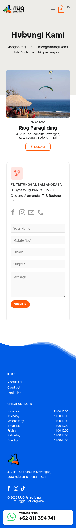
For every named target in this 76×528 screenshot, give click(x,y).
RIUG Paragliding (29, 497)
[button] (52, 9)
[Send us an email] (31, 213)
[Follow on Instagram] (22, 213)
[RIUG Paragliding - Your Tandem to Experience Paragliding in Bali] (13, 9)
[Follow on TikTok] (22, 489)
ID (68, 7)
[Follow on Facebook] (13, 213)
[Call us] (40, 213)
